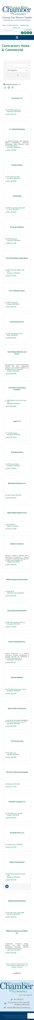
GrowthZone (24, 1017)
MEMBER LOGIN (24, 25)
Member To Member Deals (17, 965)
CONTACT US (16, 27)
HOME (4, 25)
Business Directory (11, 964)
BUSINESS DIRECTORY (13, 25)
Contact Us (20, 967)
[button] (4, 84)
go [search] (18, 75)
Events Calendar (21, 964)
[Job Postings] (7, 887)
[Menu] (17, 37)
